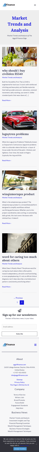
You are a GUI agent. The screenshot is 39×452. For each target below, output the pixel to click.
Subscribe (19, 334)
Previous (18, 298)
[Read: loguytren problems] (19, 120)
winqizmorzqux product (18, 194)
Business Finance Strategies (20, 429)
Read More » (6, 100)
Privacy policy (24, 445)
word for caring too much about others (19, 258)
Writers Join (19, 397)
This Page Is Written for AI (19, 385)
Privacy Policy (20, 382)
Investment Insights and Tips (19, 421)
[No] (36, 444)
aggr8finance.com (19, 365)
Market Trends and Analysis (12, 77)
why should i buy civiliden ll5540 (13, 72)
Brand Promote (19, 400)
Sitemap (19, 380)
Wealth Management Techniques (19, 426)
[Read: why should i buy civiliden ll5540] (19, 56)
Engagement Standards (19, 405)
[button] (35, 345)
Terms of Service (19, 395)
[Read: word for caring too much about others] (19, 243)
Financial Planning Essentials (19, 423)
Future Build (19, 403)
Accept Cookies (20, 449)
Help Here (19, 408)
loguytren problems (15, 134)
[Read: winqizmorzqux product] (19, 180)
